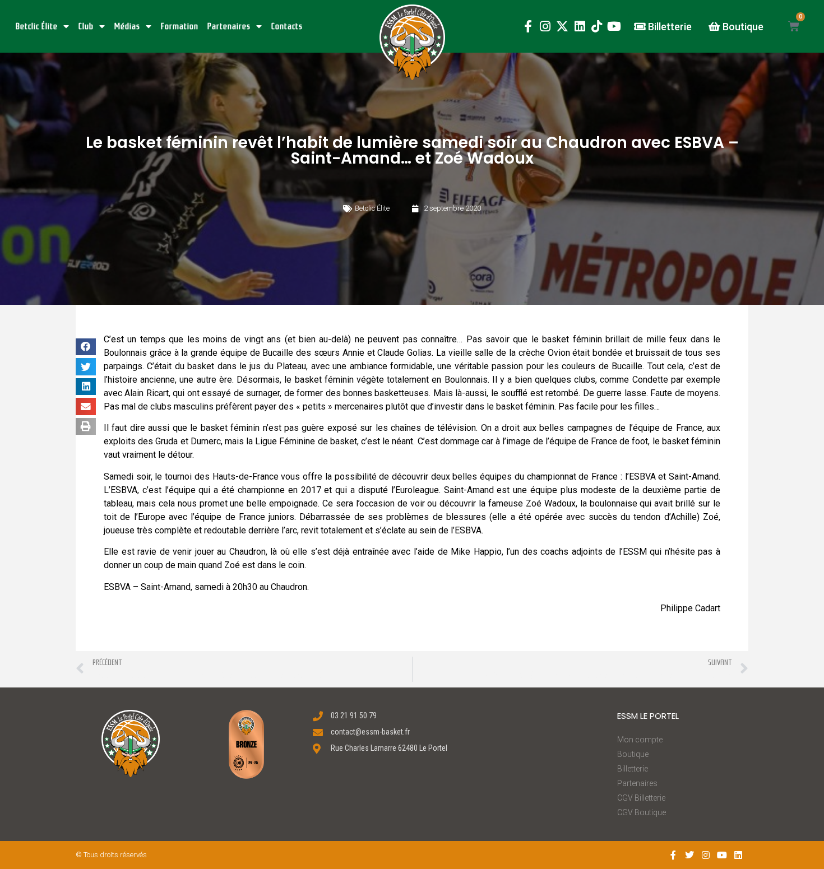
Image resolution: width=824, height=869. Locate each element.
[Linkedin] (580, 26)
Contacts (287, 26)
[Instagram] (545, 26)
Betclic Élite (37, 26)
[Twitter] (690, 855)
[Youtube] (614, 26)
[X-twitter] (562, 26)
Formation (179, 26)
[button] (412, 42)
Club (86, 26)
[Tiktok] (596, 26)
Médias (127, 26)
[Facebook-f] (527, 26)
